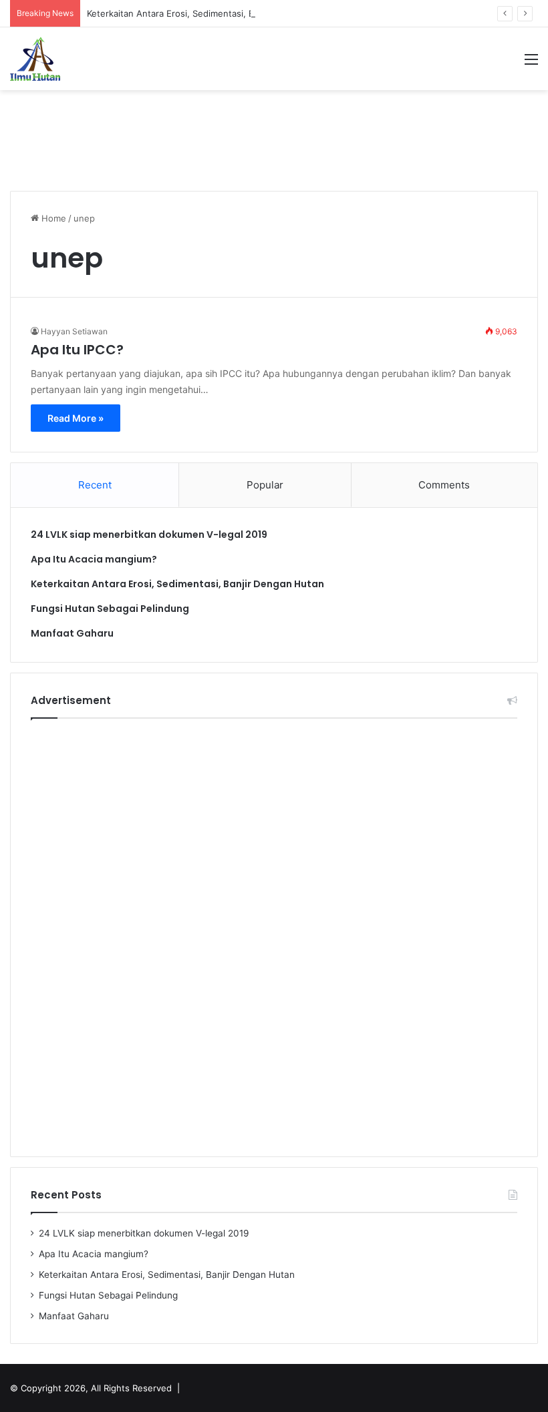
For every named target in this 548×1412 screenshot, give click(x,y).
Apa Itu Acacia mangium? (94, 559)
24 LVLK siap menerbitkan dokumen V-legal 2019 (149, 534)
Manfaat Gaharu (72, 633)
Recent (95, 484)
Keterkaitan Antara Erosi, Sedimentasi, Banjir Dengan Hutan (210, 13)
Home (52, 218)
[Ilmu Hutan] (35, 59)
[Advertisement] (274, 133)
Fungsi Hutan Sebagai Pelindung (110, 608)
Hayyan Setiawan (74, 331)
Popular (265, 484)
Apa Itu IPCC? (77, 349)
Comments (444, 484)
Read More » (75, 418)
